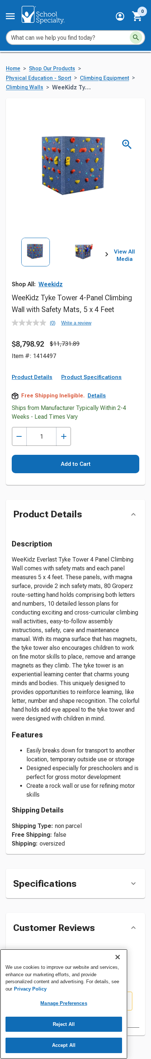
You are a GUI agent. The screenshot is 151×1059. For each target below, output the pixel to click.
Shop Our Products (52, 68)
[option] (35, 267)
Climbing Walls (24, 87)
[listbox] (59, 267)
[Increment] (63, 436)
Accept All (64, 1045)
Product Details (32, 377)
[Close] (118, 957)
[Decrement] (19, 436)
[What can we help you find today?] (136, 37)
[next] (106, 255)
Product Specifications (91, 377)
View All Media (124, 255)
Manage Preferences (63, 1003)
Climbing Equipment (104, 78)
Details (97, 395)
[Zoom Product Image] (127, 144)
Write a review (76, 323)
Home (13, 68)
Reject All (64, 1024)
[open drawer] (10, 16)
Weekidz (50, 284)
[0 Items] (137, 16)
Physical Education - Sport (38, 78)
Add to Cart (76, 464)
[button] (120, 16)
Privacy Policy (30, 989)
